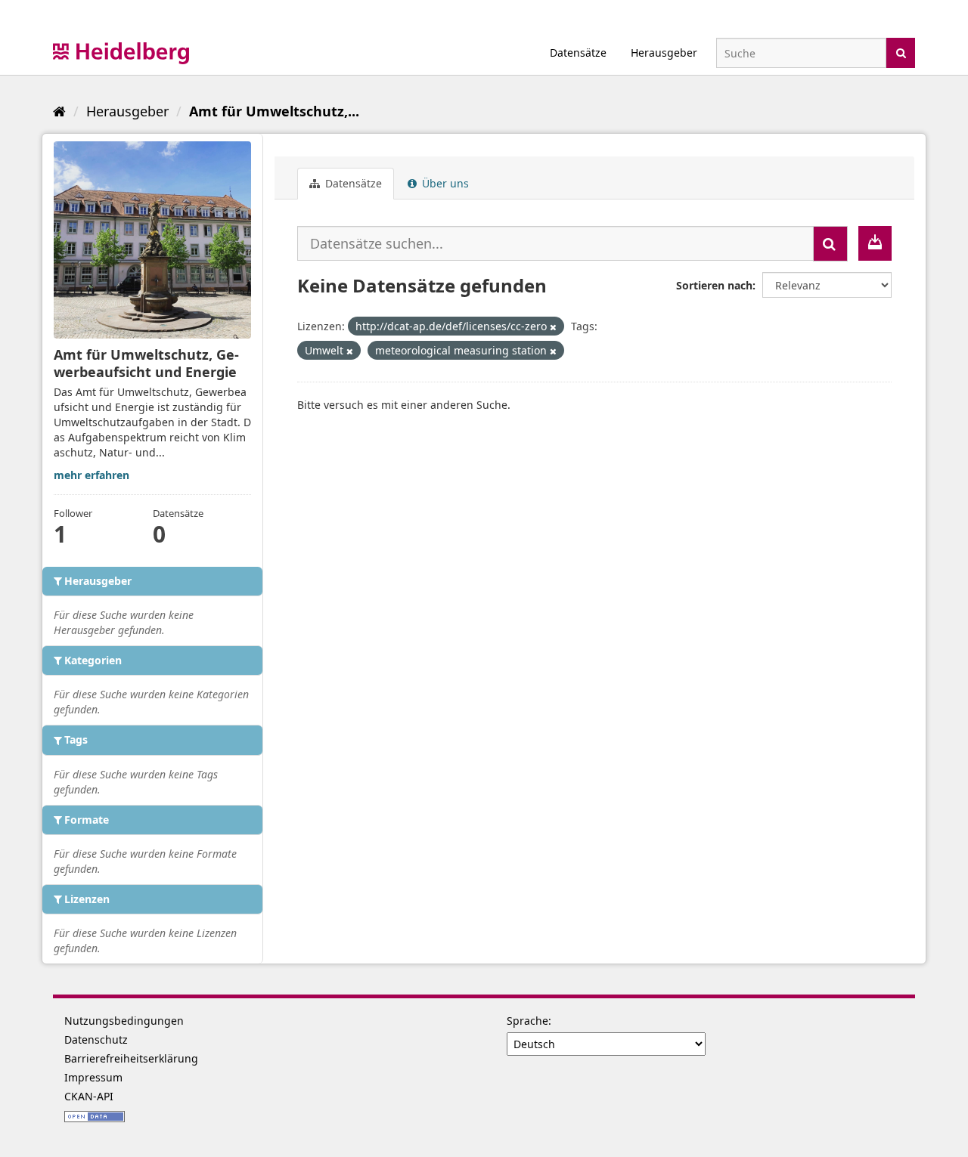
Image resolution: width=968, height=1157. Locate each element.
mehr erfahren (91, 475)
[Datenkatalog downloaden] (875, 243)
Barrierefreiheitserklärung (131, 1058)
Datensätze (578, 52)
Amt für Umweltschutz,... (274, 111)
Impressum (93, 1077)
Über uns (444, 183)
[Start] (59, 111)
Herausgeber (664, 52)
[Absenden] (901, 51)
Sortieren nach (714, 285)
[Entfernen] (553, 327)
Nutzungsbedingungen (124, 1020)
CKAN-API (88, 1096)
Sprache (527, 1020)
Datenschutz (96, 1039)
